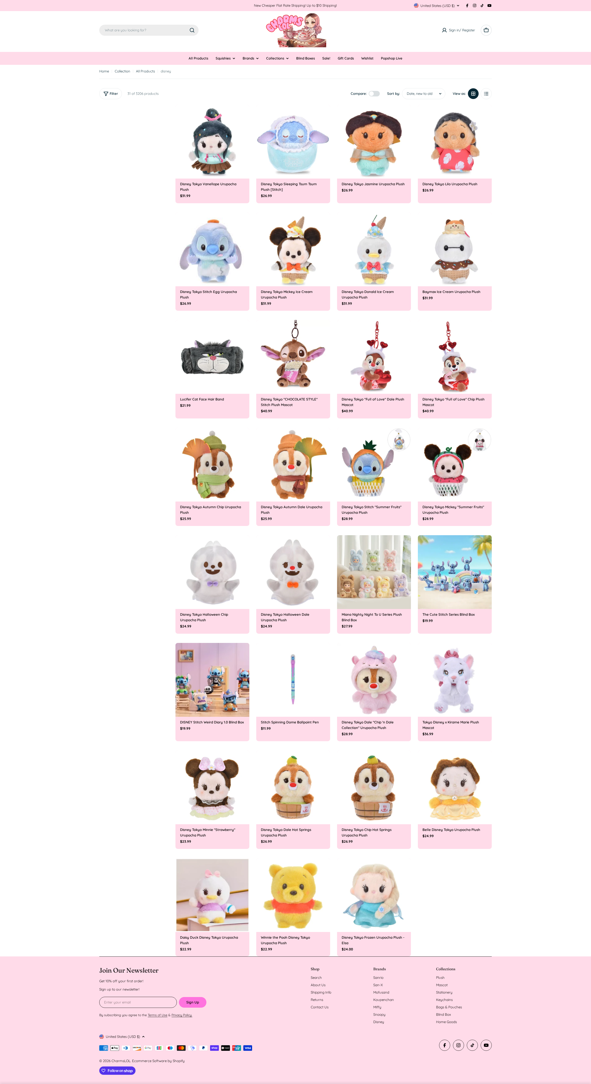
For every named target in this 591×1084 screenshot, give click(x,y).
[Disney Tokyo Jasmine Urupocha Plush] (374, 142)
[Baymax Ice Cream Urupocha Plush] (455, 249)
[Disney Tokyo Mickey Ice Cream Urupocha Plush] (293, 249)
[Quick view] (242, 114)
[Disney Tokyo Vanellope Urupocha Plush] (212, 142)
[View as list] (486, 93)
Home (104, 71)
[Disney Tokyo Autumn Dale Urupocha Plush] (293, 465)
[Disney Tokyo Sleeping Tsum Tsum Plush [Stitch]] (293, 142)
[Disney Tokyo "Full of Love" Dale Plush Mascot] (374, 357)
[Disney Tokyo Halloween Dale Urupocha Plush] (293, 572)
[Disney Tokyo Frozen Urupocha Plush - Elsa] (374, 895)
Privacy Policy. (182, 1015)
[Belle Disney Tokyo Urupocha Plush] (455, 787)
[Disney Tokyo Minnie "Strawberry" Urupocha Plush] (212, 787)
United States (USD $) (437, 5)
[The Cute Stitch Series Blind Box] (455, 572)
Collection (122, 71)
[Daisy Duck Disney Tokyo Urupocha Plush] (212, 895)
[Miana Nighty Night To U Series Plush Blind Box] (374, 572)
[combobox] (149, 30)
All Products (145, 71)
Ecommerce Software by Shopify (158, 1061)
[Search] (192, 30)
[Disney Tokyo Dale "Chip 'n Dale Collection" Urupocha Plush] (374, 680)
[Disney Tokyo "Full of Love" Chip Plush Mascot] (455, 357)
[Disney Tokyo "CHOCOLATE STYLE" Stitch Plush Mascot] (293, 357)
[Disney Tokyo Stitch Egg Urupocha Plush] (212, 249)
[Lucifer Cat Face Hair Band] (212, 357)
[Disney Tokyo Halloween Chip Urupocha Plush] (212, 572)
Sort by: (393, 93)
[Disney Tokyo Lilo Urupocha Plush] (455, 142)
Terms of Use (157, 1015)
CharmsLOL (121, 1061)
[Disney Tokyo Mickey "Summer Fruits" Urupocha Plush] (455, 465)
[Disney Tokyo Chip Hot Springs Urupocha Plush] (374, 787)
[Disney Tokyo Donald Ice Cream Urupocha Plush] (374, 249)
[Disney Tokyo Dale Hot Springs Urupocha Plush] (293, 787)
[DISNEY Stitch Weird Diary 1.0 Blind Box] (212, 680)
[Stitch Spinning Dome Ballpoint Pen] (293, 680)
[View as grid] (473, 93)
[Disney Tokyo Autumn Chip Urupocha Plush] (212, 465)
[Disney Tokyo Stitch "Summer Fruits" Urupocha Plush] (374, 465)
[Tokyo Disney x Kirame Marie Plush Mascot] (455, 680)
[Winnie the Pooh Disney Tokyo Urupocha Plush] (293, 895)
